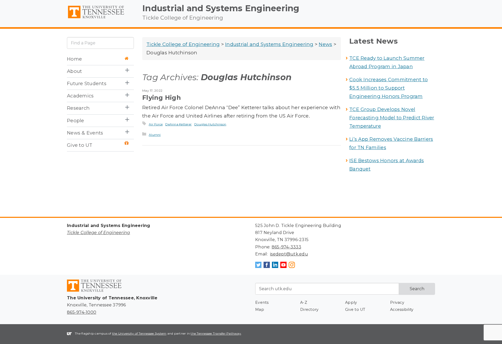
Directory (309, 309)
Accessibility (401, 309)
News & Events (85, 133)
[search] (100, 43)
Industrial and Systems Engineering (220, 8)
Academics (80, 96)
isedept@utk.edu (289, 254)
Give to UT (80, 145)
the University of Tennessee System (139, 333)
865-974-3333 (286, 246)
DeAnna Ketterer (178, 124)
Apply (351, 302)
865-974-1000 (81, 312)
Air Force (156, 124)
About (74, 71)
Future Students (86, 83)
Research (78, 108)
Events (262, 302)
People (75, 121)
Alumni (155, 135)
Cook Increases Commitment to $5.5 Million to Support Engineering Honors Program (388, 88)
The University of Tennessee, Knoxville (100, 18)
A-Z (303, 302)
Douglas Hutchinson (210, 124)
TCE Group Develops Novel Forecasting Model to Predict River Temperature (391, 117)
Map (259, 309)
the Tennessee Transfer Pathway (216, 333)
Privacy (397, 302)
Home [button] (74, 59)
